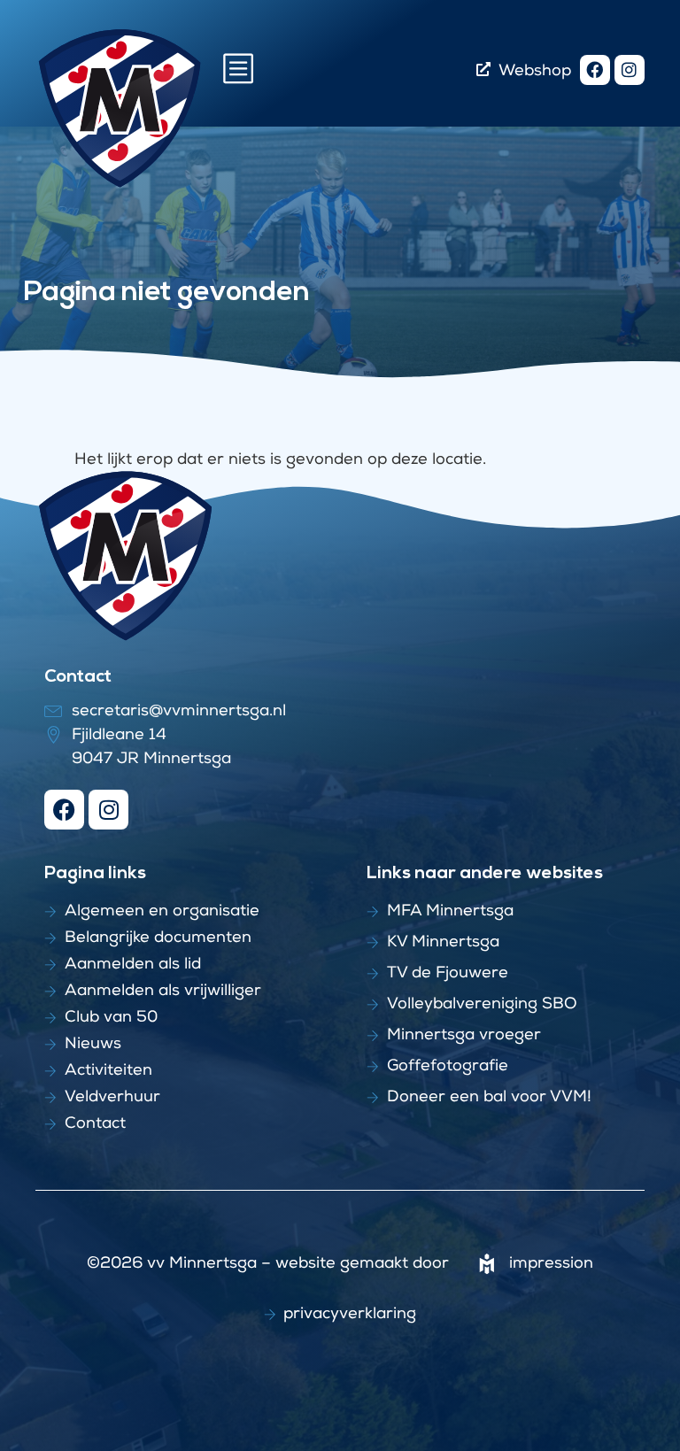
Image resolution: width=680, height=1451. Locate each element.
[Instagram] (629, 70)
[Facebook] (595, 70)
